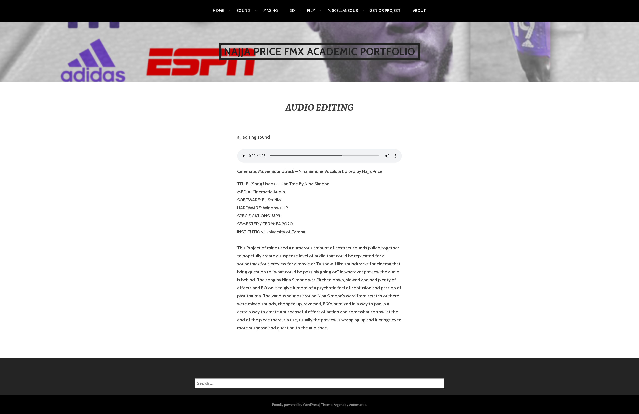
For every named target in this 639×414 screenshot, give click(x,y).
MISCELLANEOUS (343, 10)
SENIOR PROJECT (385, 10)
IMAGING (270, 10)
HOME (218, 10)
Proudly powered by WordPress (295, 404)
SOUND (243, 10)
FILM (311, 10)
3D (292, 10)
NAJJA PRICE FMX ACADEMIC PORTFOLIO (319, 51)
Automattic (357, 404)
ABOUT (419, 10)
